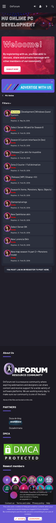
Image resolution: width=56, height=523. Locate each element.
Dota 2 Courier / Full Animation (25, 164)
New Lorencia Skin (20, 239)
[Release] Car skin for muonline (26, 152)
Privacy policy (38, 503)
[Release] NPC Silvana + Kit (24, 177)
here (30, 499)
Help (48, 503)
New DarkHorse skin (20, 214)
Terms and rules (23, 503)
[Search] (52, 6)
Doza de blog (15, 418)
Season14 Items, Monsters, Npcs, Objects (31, 189)
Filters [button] (5, 103)
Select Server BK (19, 226)
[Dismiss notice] (51, 82)
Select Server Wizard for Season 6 (27, 127)
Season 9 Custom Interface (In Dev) (28, 139)
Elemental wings (19, 202)
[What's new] (46, 6)
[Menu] (4, 6)
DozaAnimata (15, 428)
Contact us (9, 503)
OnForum (15, 6)
